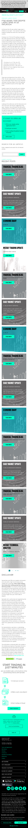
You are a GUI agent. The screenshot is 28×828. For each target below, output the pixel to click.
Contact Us (4, 752)
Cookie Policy (19, 819)
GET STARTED (5, 761)
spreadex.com (5, 14)
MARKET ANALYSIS (6, 777)
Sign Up (21, 11)
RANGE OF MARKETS (7, 771)
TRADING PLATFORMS (7, 767)
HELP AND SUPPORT (7, 774)
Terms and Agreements (7, 747)
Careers (3, 758)
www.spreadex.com (19, 655)
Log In (16, 11)
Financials (12, 14)
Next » (18, 570)
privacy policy (16, 722)
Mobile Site (4, 756)
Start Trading (14, 708)
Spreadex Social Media (7, 754)
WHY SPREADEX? (6, 764)
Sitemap (3, 751)
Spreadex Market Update (7, 15)
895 (15, 570)
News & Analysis (19, 14)
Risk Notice (4, 749)
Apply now (9, 136)
